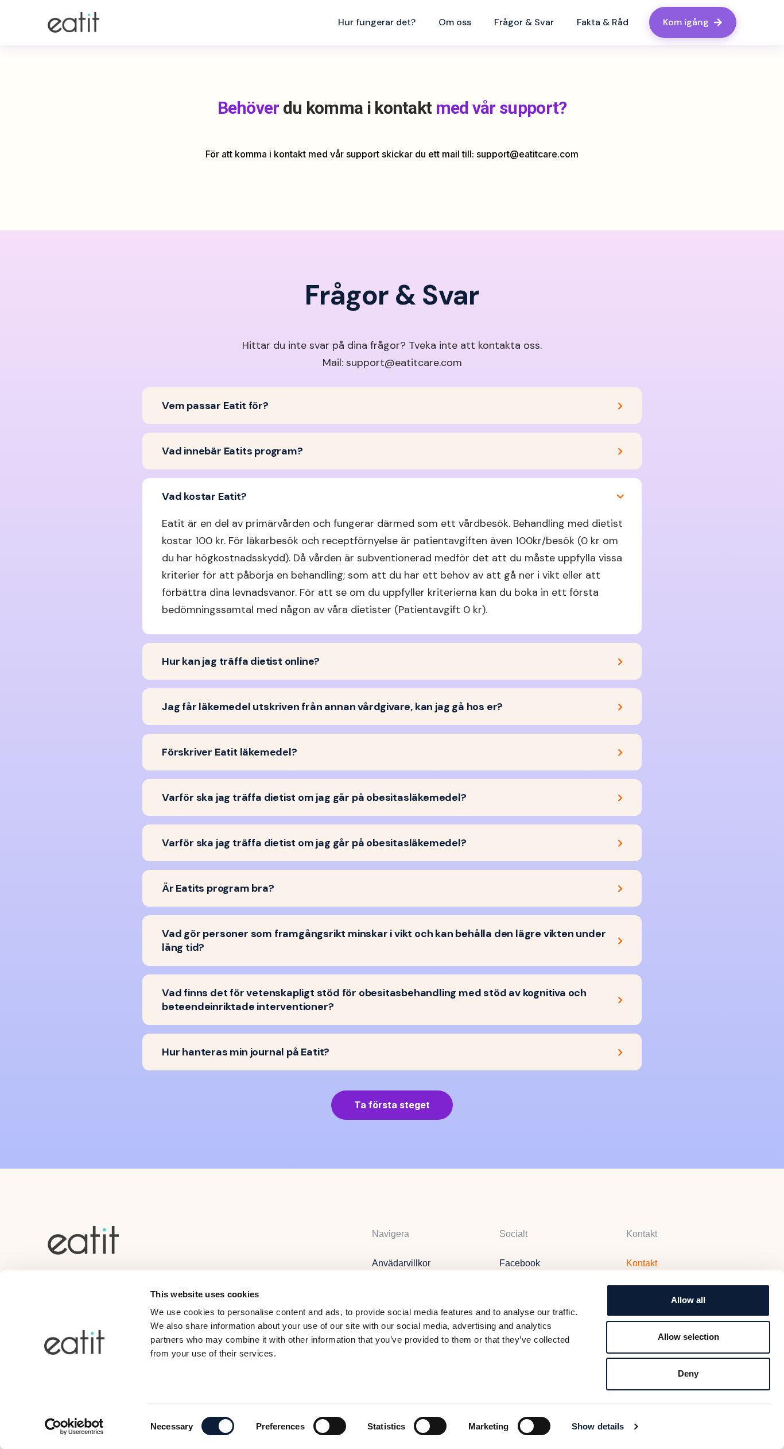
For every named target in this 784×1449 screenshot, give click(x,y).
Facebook (519, 1263)
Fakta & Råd (602, 22)
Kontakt (641, 1263)
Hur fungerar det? (377, 22)
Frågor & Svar (524, 22)
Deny (688, 1373)
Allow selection (688, 1337)
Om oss (454, 22)
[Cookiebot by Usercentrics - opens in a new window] (74, 1426)
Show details (598, 1426)
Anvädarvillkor (401, 1263)
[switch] (329, 1426)
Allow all (688, 1300)
